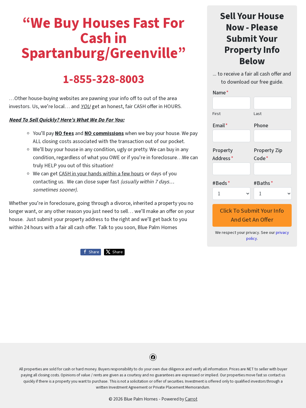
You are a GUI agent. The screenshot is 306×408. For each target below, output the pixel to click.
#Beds (221, 183)
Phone (261, 125)
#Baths (263, 183)
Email (220, 125)
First (216, 114)
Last (257, 114)
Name (220, 92)
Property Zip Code (268, 154)
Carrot (191, 399)
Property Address (222, 154)
